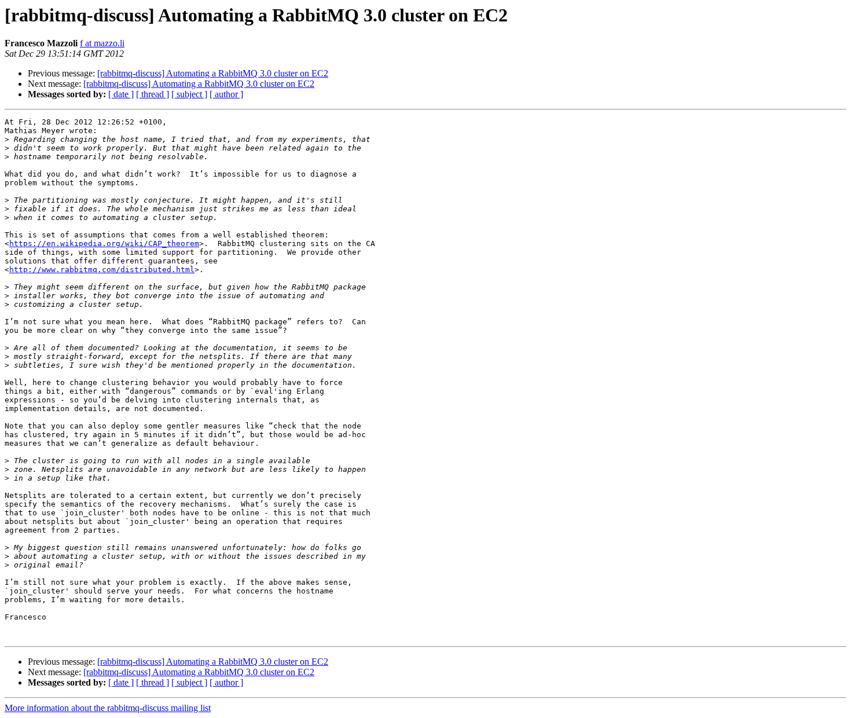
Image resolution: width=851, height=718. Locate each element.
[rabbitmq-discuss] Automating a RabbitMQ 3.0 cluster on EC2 (212, 73)
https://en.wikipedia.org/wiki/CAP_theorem (104, 243)
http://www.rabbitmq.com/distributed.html (102, 269)
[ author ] (226, 94)
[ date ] (121, 94)
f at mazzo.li (102, 43)
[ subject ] (189, 94)
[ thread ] (152, 94)
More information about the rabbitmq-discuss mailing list (108, 708)
